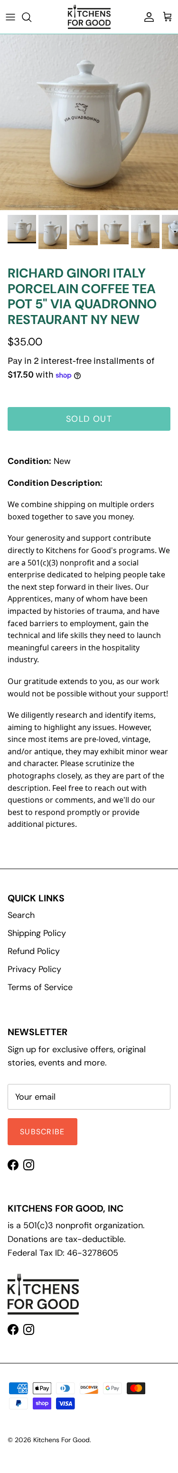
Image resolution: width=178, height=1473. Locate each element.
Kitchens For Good (61, 1440)
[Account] (146, 17)
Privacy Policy (34, 969)
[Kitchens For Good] (89, 17)
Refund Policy (34, 951)
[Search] (31, 17)
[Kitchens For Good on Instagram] (28, 1164)
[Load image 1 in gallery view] (89, 122)
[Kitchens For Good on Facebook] (13, 1164)
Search (21, 915)
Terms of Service (40, 987)
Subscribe (42, 1132)
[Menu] (10, 17)
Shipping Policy (37, 933)
